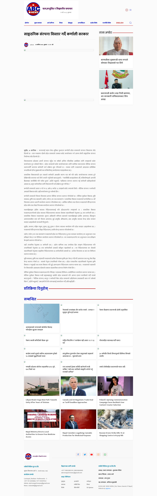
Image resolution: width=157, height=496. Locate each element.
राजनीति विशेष (107, 23)
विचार (61, 23)
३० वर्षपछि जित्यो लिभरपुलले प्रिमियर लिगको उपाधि (114, 355)
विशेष (62, 487)
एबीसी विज (77, 484)
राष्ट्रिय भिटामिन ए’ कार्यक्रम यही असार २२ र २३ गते (78, 342)
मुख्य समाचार (38, 23)
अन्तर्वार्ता (76, 481)
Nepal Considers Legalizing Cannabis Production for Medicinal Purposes (77, 434)
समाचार (63, 484)
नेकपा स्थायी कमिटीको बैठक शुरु (37, 340)
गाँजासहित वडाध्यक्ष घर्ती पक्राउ (109, 340)
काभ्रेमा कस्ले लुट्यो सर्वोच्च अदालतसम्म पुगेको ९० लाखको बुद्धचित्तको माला (41, 355)
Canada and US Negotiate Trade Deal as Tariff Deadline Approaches (78, 401)
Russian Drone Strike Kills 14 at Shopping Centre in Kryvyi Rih (111, 434)
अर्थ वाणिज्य (50, 23)
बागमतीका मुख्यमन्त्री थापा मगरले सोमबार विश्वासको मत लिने (114, 61)
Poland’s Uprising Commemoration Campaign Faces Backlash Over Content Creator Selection (113, 402)
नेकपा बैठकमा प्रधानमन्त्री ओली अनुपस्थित (113, 309)
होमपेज (27, 23)
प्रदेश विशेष (93, 23)
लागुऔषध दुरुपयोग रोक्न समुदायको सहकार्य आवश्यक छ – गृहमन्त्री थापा (78, 355)
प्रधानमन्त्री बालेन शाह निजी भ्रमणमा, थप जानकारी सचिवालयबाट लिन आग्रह (115, 96)
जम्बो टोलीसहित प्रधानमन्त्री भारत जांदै (112, 366)
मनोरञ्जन (89, 481)
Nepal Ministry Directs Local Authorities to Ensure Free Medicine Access (40, 434)
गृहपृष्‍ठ (63, 481)
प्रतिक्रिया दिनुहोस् (36, 289)
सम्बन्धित (30, 299)
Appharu (108, 488)
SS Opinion (90, 487)
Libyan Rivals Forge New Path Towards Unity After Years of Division (41, 401)
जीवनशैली (76, 487)
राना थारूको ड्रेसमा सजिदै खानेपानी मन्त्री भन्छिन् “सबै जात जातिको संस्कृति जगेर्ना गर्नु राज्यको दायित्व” (78, 369)
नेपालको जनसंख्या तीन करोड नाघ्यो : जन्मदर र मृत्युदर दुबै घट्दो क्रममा (78, 311)
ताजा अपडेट (105, 32)
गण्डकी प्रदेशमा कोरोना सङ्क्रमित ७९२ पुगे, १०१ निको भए (40, 368)
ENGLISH (119, 23)
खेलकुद (70, 23)
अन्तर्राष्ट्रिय (81, 23)
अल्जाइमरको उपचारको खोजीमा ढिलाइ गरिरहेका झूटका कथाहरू (39, 328)
